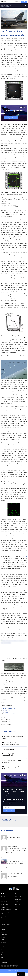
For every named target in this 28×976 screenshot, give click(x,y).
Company (3, 949)
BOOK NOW (24, 1)
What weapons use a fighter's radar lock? (12, 767)
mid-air (14, 714)
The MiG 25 (5, 712)
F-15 (26, 556)
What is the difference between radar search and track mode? (11, 743)
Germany (3, 939)
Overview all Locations (5, 924)
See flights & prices (11, 118)
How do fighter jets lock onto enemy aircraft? (12, 737)
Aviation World (15, 38)
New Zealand (3, 937)
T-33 (16, 911)
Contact (2, 954)
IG (16, 965)
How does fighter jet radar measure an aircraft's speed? (12, 754)
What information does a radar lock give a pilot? (12, 761)
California (3, 929)
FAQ (2, 952)
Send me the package (8, 810)
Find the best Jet (18, 896)
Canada (2, 932)
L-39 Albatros (17, 904)
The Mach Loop (6, 710)
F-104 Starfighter (18, 901)
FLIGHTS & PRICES (16, 1)
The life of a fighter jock (9, 708)
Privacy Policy (4, 962)
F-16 (10, 76)
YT (10, 965)
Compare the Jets (18, 899)
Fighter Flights (22, 38)
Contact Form (3, 896)
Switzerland (3, 942)
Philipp (3, 38)
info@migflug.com (4, 907)
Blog (2, 957)
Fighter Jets (3, 40)
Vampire (16, 909)
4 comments (17, 40)
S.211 (16, 906)
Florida (2, 927)
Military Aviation (10, 40)
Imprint (2, 959)
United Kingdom (4, 934)
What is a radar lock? (8, 749)
